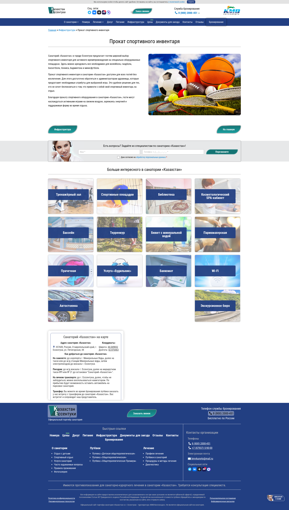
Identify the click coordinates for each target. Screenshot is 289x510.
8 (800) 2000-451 (187, 12)
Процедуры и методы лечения (161, 461)
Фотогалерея (60, 471)
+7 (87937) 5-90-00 (202, 447)
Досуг (110, 22)
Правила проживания (65, 468)
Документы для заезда (168, 22)
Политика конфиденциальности (61, 498)
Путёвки (95, 448)
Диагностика (152, 464)
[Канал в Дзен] (99, 13)
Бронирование (216, 22)
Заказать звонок (141, 413)
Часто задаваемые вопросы (68, 464)
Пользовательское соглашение (223, 498)
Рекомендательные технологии (62, 501)
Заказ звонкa (142, 11)
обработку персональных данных (151, 157)
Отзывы (200, 22)
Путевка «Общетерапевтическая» (109, 457)
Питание (120, 22)
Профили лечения (155, 453)
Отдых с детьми (62, 453)
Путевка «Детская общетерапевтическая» (113, 453)
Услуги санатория (63, 461)
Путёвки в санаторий (156, 457)
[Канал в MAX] (108, 13)
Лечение (97, 22)
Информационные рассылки (223, 501)
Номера (86, 22)
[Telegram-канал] (89, 13)
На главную (229, 129)
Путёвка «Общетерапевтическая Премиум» (114, 461)
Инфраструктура (135, 22)
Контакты (188, 22)
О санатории (70, 22)
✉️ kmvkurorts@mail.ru (200, 458)
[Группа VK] (94, 13)
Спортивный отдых (63, 457)
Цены (150, 22)
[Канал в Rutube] (104, 13)
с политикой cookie (176, 2)
